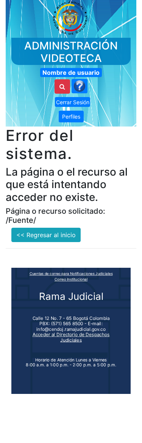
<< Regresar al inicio (46, 235)
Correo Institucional (71, 279)
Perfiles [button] (71, 116)
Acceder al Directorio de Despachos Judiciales (71, 337)
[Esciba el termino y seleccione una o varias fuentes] (62, 86)
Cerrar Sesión (72, 102)
